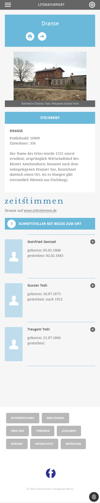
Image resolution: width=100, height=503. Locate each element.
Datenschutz (44, 443)
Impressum (73, 443)
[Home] (92, 5)
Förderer (43, 431)
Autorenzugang (22, 418)
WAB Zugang (55, 418)
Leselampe (69, 431)
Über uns (17, 431)
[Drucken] (30, 36)
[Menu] (9, 5)
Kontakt (17, 443)
